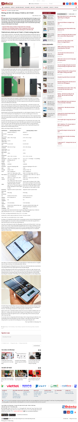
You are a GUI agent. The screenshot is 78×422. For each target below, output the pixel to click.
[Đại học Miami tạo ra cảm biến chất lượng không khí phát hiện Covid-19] (49, 49)
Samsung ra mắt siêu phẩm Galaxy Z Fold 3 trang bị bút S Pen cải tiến (18, 28)
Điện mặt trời (29, 400)
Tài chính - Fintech (37, 394)
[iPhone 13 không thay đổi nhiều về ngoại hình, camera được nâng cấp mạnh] (49, 35)
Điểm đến (25, 393)
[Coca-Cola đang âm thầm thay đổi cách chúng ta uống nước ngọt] (34, 376)
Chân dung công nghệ (69, 393)
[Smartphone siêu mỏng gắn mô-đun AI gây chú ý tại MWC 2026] (21, 358)
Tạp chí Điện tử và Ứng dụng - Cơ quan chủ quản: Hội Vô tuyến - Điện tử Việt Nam (18, 405)
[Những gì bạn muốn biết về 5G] (49, 109)
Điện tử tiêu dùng (16, 394)
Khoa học (56, 7)
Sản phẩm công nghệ (20, 7)
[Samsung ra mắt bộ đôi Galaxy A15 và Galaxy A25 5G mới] (49, 23)
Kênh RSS (66, 418)
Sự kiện (3, 391)
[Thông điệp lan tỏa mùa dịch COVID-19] (49, 61)
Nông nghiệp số (7, 402)
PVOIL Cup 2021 (42, 402)
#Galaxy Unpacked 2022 (23, 326)
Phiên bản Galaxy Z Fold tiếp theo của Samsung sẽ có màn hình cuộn (17, 29)
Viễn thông (15, 393)
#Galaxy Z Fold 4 (8, 326)
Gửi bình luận (37, 345)
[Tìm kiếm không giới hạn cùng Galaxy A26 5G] (49, 17)
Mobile (17, 10)
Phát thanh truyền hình (48, 391)
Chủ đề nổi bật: (6, 400)
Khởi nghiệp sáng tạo (38, 391)
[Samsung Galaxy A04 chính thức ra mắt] (49, 29)
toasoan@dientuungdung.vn (32, 411)
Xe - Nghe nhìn (45, 7)
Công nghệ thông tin (17, 396)
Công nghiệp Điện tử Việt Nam (38, 400)
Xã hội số (12, 7)
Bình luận (71, 14)
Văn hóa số (4, 396)
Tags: (3, 326)
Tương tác (51, 7)
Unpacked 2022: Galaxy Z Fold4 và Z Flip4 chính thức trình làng (16, 26)
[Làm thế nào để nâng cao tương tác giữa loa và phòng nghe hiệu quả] (49, 91)
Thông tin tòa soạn (73, 418)
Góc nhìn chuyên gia (69, 391)
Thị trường (36, 396)
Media (45, 393)
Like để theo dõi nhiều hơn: (22, 414)
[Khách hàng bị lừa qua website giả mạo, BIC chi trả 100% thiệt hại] (7, 376)
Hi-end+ (56, 393)
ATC (34, 0)
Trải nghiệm (27, 7)
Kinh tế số (33, 7)
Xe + (56, 391)
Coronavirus (32, 402)
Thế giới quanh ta (26, 391)
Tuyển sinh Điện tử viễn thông (15, 402)
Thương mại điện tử (37, 393)
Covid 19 (28, 402)
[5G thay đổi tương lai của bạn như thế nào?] (49, 115)
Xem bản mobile (4, 413)
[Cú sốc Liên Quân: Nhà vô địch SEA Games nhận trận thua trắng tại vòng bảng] (34, 358)
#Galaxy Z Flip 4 (14, 326)
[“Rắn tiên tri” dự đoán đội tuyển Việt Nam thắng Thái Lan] (49, 73)
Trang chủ (2, 7)
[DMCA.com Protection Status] (4, 418)
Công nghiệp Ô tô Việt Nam (49, 400)
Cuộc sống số (4, 393)
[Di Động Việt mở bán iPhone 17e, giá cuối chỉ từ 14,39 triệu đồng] (7, 358)
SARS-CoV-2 (24, 402)
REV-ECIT (38, 0)
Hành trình (25, 394)
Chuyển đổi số (7, 7)
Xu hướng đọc (62, 14)
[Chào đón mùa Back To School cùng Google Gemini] (21, 375)
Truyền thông (38, 7)
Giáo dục (4, 397)
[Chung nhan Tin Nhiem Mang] (7, 420)
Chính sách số (4, 394)
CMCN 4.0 (37, 402)
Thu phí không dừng (58, 400)
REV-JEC (43, 0)
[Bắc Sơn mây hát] (49, 79)
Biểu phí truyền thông (44, 3)
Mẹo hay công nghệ (16, 397)
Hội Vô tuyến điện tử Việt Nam (15, 400)
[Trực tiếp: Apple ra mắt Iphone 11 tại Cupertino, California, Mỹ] (49, 97)
